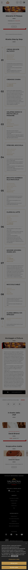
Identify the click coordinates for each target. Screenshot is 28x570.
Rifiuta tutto (14, 563)
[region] (14, 555)
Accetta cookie (14, 567)
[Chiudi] (26, 543)
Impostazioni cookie (14, 559)
